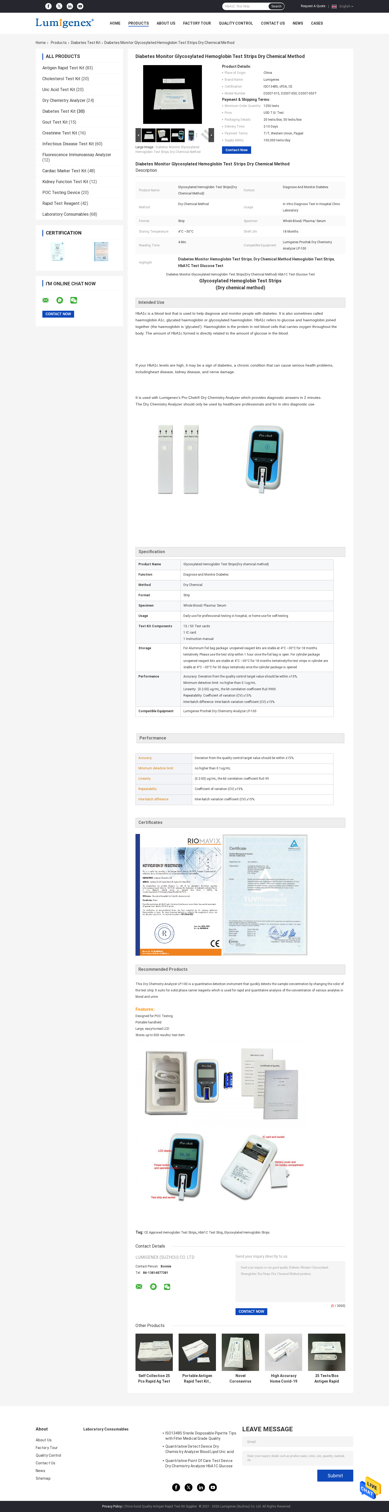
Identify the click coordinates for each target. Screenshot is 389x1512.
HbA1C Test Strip (210, 1232)
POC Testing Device (61, 192)
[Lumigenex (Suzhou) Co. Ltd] (65, 23)
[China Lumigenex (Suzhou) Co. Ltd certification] (57, 251)
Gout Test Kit (55, 122)
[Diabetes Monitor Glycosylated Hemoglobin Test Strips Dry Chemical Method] (172, 95)
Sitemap (43, 1478)
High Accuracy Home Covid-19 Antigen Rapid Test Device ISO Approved (283, 1379)
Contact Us (273, 23)
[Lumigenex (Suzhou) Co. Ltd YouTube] (80, 6)
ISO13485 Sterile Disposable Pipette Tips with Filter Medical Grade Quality (200, 1436)
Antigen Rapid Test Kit (63, 67)
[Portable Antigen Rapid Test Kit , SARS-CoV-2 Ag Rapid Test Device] (197, 1352)
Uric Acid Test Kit (58, 89)
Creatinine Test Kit (59, 133)
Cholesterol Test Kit (61, 78)
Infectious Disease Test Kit (68, 143)
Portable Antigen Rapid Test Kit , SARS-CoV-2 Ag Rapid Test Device (197, 1379)
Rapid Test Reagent (61, 203)
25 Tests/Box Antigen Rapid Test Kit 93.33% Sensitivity (326, 1379)
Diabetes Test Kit (86, 42)
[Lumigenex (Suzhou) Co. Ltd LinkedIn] (70, 6)
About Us (166, 23)
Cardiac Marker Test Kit (64, 170)
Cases (317, 23)
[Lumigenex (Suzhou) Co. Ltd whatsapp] (63, 300)
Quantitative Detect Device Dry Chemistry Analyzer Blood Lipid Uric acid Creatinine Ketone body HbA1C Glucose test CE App (199, 1449)
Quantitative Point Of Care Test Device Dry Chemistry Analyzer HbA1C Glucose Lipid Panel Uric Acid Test (199, 1464)
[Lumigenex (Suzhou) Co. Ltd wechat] (77, 300)
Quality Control (236, 23)
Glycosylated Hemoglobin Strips (247, 1232)
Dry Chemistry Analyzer (63, 100)
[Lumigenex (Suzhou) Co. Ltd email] (49, 300)
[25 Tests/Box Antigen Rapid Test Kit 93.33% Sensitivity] (326, 1352)
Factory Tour (197, 23)
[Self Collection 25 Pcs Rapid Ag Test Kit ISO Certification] (154, 1352)
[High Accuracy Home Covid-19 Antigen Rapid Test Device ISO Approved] (283, 1352)
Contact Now (236, 150)
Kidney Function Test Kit (65, 181)
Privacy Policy (112, 1506)
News (298, 23)
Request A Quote (313, 6)
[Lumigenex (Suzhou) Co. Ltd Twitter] (59, 6)
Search (276, 6)
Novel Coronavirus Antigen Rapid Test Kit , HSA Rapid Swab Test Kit (240, 1379)
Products (138, 23)
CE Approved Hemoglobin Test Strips (170, 1232)
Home (115, 23)
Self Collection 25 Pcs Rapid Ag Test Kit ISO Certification (154, 1379)
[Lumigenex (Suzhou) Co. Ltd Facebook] (48, 6)
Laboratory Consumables (65, 214)
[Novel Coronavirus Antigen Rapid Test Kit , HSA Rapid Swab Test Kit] (240, 1352)
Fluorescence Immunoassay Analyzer (76, 154)
